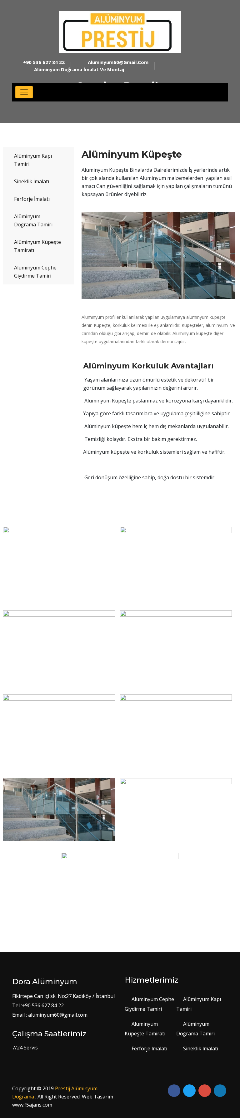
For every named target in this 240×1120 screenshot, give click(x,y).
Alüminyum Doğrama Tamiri (33, 220)
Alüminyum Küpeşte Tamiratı (37, 246)
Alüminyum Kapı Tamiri (33, 159)
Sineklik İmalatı (31, 181)
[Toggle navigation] (24, 92)
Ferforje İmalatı (32, 198)
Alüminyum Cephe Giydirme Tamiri (35, 271)
